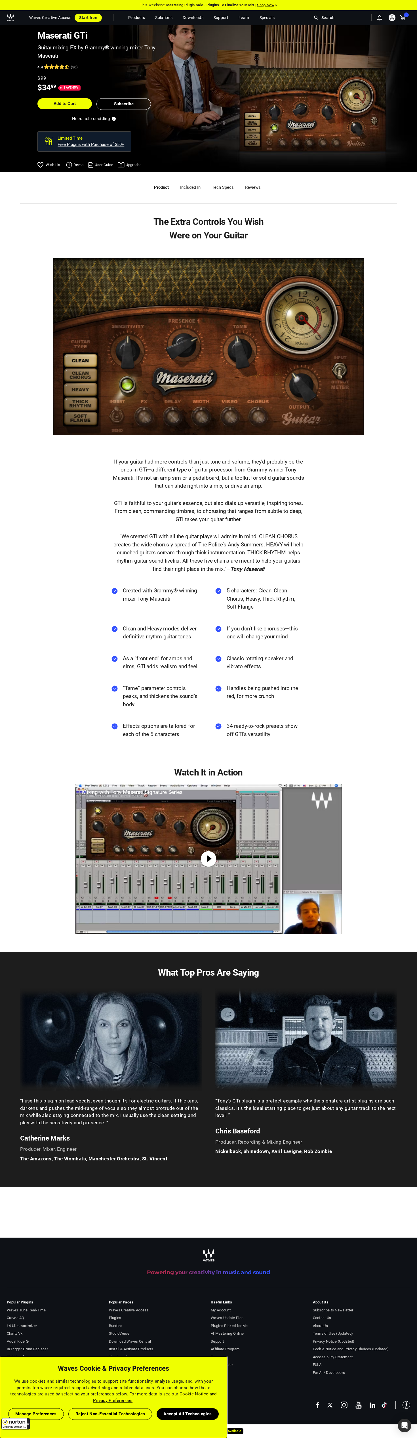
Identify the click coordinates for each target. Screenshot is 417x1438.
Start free (88, 17)
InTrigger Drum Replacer (27, 1349)
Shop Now (265, 5)
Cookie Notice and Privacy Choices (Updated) (351, 1349)
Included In (190, 187)
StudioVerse (119, 1333)
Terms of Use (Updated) (333, 1333)
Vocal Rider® (18, 1341)
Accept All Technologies (187, 1413)
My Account (221, 1310)
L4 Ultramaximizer (22, 1326)
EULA (317, 1364)
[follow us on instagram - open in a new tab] (344, 1404)
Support (217, 1341)
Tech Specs (223, 187)
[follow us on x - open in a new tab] (330, 1405)
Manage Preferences (35, 1413)
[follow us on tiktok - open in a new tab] (384, 1405)
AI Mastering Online (227, 1333)
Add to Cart (65, 103)
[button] (15, 1423)
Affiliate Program (225, 1349)
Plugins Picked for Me (229, 1326)
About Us (320, 1326)
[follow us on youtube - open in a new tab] (358, 1405)
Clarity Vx (14, 1333)
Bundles (116, 1326)
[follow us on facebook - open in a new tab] (317, 1405)
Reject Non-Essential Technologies (110, 1413)
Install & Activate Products (131, 1349)
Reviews (253, 187)
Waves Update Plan (227, 1318)
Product (161, 187)
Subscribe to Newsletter (333, 1310)
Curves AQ (15, 1318)
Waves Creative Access (50, 17)
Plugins (115, 1318)
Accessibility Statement (333, 1357)
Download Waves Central (130, 1341)
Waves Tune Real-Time (26, 1310)
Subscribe (124, 103)
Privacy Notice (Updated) (334, 1341)
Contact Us (322, 1318)
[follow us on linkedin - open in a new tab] (372, 1405)
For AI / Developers (329, 1372)
